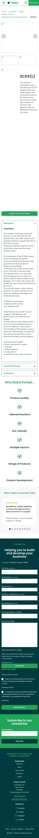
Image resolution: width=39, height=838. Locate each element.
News (19, 767)
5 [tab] (19, 528)
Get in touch (33, 3)
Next (35, 36)
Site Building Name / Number (12, 612)
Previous (4, 36)
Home (7, 829)
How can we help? (8, 621)
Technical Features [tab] (12, 366)
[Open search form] (26, 3)
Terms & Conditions (17, 829)
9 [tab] (29, 528)
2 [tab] (12, 528)
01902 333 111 (19, 796)
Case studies (19, 770)
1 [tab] (9, 528)
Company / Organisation (13, 594)
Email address (10, 577)
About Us (19, 764)
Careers (19, 777)
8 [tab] (26, 528)
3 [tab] (14, 528)
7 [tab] (24, 528)
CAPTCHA (5, 701)
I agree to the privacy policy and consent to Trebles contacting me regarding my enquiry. (18, 681)
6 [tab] (21, 528)
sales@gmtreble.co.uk (19, 799)
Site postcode (9, 603)
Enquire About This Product (19, 213)
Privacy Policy (29, 829)
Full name (8, 568)
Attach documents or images (12, 650)
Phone (7, 586)
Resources (19, 773)
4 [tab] (17, 528)
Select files (19, 666)
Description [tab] (9, 223)
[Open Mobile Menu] (4, 3)
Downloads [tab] (8, 373)
